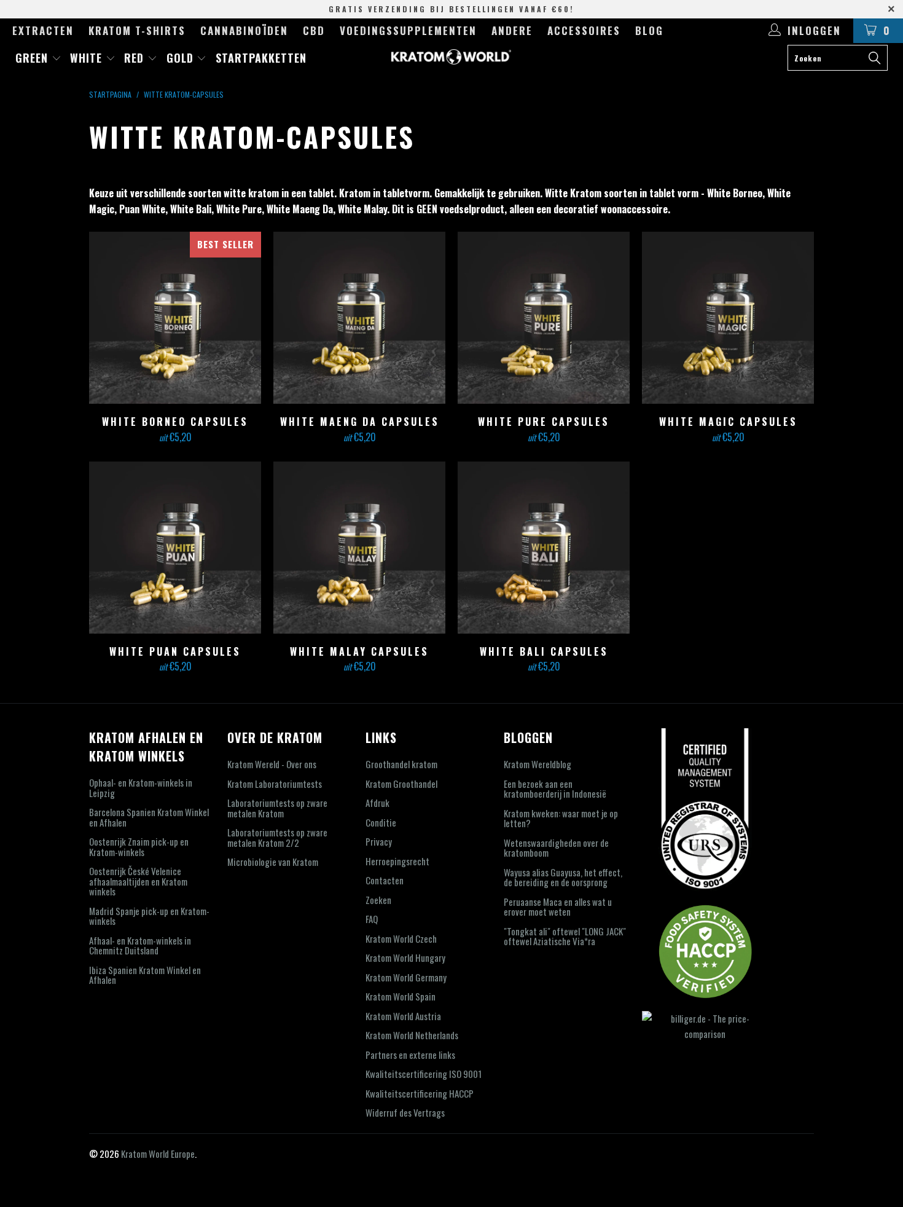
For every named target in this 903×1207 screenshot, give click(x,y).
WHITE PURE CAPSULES (544, 318)
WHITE (88, 58)
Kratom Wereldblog (537, 764)
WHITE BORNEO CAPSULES (175, 318)
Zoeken (378, 899)
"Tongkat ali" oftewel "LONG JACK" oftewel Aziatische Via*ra (565, 936)
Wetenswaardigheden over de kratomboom (556, 848)
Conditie (381, 822)
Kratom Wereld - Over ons (271, 764)
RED (135, 58)
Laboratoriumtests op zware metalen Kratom (277, 808)
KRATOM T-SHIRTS (137, 30)
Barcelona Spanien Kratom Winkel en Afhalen (149, 817)
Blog (649, 30)
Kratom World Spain (401, 996)
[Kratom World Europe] (451, 57)
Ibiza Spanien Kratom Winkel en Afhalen (145, 975)
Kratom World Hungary (405, 957)
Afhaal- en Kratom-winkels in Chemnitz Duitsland (140, 945)
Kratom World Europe (158, 1153)
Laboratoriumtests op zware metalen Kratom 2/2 (277, 837)
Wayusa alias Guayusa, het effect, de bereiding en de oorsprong (563, 877)
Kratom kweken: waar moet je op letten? (561, 818)
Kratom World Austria (403, 1016)
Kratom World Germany (406, 977)
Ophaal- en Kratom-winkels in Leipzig (140, 788)
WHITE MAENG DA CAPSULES (359, 318)
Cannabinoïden (244, 30)
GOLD (181, 58)
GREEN (33, 58)
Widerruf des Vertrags (405, 1112)
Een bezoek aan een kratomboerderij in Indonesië (555, 789)
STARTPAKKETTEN (261, 58)
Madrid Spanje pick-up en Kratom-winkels (149, 916)
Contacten (385, 880)
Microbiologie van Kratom (272, 861)
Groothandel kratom (401, 764)
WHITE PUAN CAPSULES (175, 548)
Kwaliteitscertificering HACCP (420, 1093)
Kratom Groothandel (401, 783)
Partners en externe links (410, 1054)
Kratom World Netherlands (412, 1035)
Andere (512, 30)
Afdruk (377, 802)
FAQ (372, 919)
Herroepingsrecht (397, 861)
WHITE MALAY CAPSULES (359, 548)
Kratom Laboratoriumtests (274, 783)
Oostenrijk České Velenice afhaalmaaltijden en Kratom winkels (138, 881)
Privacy (379, 841)
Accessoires (583, 30)
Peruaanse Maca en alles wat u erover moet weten (558, 907)
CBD (314, 30)
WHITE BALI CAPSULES (544, 548)
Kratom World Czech (401, 938)
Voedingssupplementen (408, 30)
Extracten (43, 30)
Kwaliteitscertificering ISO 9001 (424, 1073)
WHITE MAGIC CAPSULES (728, 318)
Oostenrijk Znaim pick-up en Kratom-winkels (139, 847)
